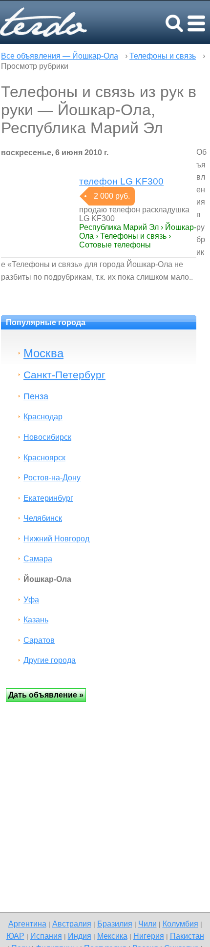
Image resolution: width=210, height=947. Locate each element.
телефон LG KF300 (121, 181)
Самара (37, 559)
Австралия (71, 923)
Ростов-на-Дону (52, 478)
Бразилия (114, 923)
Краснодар (43, 416)
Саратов (39, 640)
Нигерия (148, 935)
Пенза (35, 396)
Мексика (112, 935)
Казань (35, 620)
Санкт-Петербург (64, 374)
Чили (147, 923)
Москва (43, 353)
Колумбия (180, 923)
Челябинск (42, 518)
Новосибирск (47, 437)
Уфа (31, 600)
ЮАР (15, 935)
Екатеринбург (48, 498)
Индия (79, 935)
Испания (46, 935)
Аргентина (27, 923)
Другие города (49, 660)
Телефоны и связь (162, 56)
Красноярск (44, 457)
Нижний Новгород (56, 539)
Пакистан (187, 935)
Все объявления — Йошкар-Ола (59, 56)
